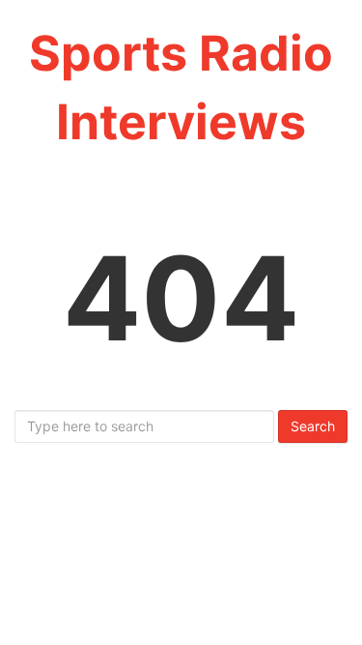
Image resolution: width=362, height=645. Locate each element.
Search (313, 426)
